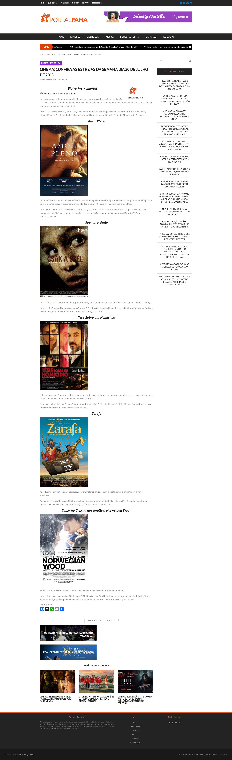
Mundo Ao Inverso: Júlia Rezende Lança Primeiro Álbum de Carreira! (174, 212)
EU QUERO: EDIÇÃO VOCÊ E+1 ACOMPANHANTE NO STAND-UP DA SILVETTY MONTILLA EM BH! (174, 224)
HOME (61, 37)
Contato (85, 3)
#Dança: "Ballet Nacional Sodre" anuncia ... (68, 654)
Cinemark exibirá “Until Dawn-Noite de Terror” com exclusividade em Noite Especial (135, 700)
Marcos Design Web (25, 754)
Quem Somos (52, 3)
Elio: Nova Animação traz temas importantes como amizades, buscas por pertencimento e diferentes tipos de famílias (174, 251)
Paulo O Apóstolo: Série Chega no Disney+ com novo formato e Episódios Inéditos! (174, 236)
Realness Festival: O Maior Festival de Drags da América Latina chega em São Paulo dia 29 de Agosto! (174, 85)
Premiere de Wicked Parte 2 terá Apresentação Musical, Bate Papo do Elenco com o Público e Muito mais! (174, 130)
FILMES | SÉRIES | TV (129, 37)
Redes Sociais (97, 3)
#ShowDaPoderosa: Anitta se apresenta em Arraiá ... (69, 635)
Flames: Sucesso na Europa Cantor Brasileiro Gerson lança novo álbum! (174, 184)
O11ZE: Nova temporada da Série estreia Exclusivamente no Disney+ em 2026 (96, 699)
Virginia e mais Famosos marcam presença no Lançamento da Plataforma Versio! (153, 47)
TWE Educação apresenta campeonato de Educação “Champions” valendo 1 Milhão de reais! (82, 47)
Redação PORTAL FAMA (49, 80)
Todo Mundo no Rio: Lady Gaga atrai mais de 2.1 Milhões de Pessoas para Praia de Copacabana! (174, 281)
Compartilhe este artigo (101, 620)
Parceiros (65, 3)
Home (42, 3)
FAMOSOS (75, 37)
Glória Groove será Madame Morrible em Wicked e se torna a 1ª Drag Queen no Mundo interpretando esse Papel (174, 198)
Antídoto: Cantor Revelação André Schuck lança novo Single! (174, 267)
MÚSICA (110, 37)
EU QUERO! (168, 37)
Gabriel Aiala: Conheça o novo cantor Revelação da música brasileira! (174, 171)
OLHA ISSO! (151, 37)
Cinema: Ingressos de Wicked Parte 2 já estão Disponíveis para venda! (55, 699)
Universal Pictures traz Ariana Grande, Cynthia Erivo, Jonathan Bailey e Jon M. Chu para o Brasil (174, 145)
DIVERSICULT (93, 37)
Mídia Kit (75, 3)
